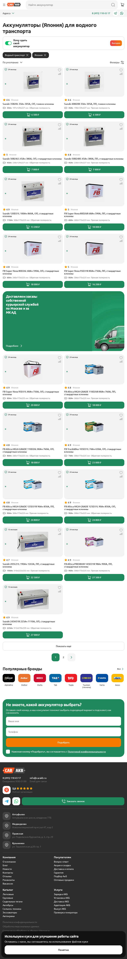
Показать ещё (63, 646)
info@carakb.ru (38, 778)
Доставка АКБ (61, 901)
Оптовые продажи (64, 880)
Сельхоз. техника (12, 909)
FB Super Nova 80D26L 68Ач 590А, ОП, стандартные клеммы (31, 272)
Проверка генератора (65, 912)
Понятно (63, 949)
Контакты (8, 872)
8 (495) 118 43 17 (101, 13)
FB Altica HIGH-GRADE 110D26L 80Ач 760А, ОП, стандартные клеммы (28, 450)
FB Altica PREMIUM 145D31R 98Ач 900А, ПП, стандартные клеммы (88, 565)
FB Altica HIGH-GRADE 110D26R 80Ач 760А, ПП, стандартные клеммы (90, 393)
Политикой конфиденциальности (87, 751)
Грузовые (8, 898)
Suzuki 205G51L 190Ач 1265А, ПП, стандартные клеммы (29, 565)
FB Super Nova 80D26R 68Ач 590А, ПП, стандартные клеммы (92, 215)
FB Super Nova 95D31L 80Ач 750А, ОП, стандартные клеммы (31, 393)
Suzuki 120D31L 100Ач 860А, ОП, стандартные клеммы (28, 215)
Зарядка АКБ (61, 894)
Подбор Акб (60, 876)
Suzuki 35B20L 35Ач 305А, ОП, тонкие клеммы (28, 104)
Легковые (8, 894)
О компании (9, 861)
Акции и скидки (62, 865)
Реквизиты (9, 880)
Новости (7, 869)
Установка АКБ (62, 898)
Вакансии (8, 883)
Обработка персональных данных (21, 926)
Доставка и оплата (64, 869)
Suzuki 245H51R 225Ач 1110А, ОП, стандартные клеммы (29, 622)
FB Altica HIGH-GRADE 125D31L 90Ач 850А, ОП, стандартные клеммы (90, 508)
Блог (5, 865)
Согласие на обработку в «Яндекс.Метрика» (26, 930)
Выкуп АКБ (60, 909)
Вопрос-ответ (61, 861)
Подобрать (64, 742)
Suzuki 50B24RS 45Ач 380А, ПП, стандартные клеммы (93, 158)
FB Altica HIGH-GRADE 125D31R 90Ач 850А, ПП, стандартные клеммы (28, 508)
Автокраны (9, 916)
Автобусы (8, 905)
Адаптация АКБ (62, 905)
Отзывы (7, 876)
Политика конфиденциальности (20, 922)
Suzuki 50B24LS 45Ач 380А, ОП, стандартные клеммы (32, 158)
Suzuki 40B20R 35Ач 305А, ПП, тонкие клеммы (90, 104)
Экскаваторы (10, 912)
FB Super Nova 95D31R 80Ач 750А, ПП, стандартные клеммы (92, 272)
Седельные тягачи (12, 901)
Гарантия (59, 872)
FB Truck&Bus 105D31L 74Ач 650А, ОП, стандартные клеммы (92, 450)
